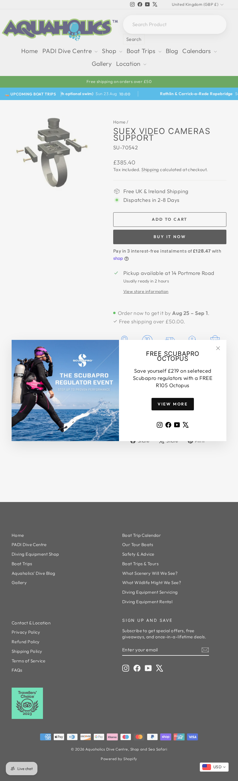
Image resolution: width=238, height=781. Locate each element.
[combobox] (214, 767)
